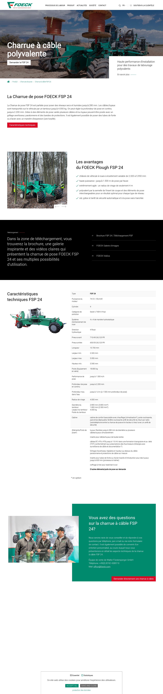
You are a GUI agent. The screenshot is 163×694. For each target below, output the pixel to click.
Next (64, 206)
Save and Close (89, 686)
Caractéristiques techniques (22, 125)
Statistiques (88, 675)
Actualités (82, 5)
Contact (102, 5)
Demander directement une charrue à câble (134, 579)
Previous (57, 206)
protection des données (81, 690)
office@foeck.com (101, 566)
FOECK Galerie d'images (107, 245)
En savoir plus (123, 74)
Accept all (72, 686)
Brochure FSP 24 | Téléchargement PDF (114, 235)
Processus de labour (55, 5)
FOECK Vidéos (103, 256)
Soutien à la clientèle (144, 5)
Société (92, 5)
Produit (71, 5)
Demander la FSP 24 (18, 62)
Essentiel (75, 675)
